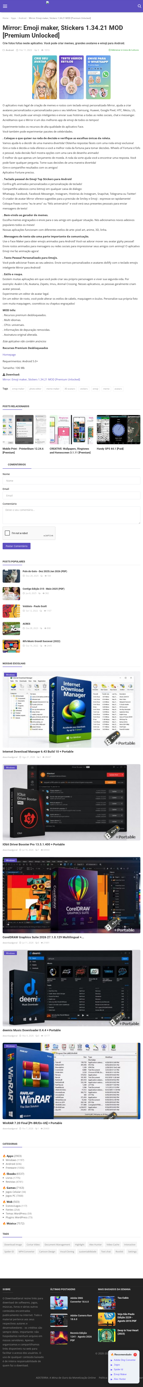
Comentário (10, 503)
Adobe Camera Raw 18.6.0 (81, 1317)
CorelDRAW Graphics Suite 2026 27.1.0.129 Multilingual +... (43, 937)
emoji (95, 388)
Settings (132, 1251)
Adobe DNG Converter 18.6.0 (79, 1300)
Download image (13, 1244)
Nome (6, 474)
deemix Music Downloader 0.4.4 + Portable (32, 1030)
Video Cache (113, 1244)
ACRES (26, 623)
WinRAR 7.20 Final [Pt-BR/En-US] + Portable (32, 1123)
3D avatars (70, 388)
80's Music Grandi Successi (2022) (41, 641)
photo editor (35, 388)
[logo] (71, 6)
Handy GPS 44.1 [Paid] (110, 448)
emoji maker (18, 388)
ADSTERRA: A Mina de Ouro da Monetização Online (66, 1377)
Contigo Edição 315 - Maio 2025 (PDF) (44, 588)
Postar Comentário (16, 546)
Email (6, 489)
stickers (84, 388)
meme (106, 388)
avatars (118, 388)
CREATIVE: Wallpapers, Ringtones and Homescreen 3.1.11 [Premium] (70, 450)
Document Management (57, 1244)
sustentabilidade (87, 1251)
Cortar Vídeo (33, 1244)
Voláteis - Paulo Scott (35, 606)
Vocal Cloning (67, 1251)
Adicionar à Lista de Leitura (125, 49)
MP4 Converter (26, 1251)
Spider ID (9, 1251)
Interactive (129, 1244)
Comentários (17, 464)
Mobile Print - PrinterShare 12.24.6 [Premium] (23, 450)
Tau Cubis (123, 1297)
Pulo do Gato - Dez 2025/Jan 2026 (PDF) (45, 571)
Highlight (79, 1244)
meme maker (52, 388)
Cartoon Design (47, 1251)
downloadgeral (10, 757)
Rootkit (119, 1251)
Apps (13, 18)
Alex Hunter (95, 1244)
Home (6, 18)
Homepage (9, 354)
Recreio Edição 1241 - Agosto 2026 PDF (81, 1337)
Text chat (106, 1251)
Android (22, 18)
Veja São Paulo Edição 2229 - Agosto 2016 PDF (127, 1317)
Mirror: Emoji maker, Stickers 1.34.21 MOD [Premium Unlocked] (41, 379)
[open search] (139, 6)
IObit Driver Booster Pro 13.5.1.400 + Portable (34, 844)
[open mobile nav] (5, 6)
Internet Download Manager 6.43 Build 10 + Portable (38, 751)
